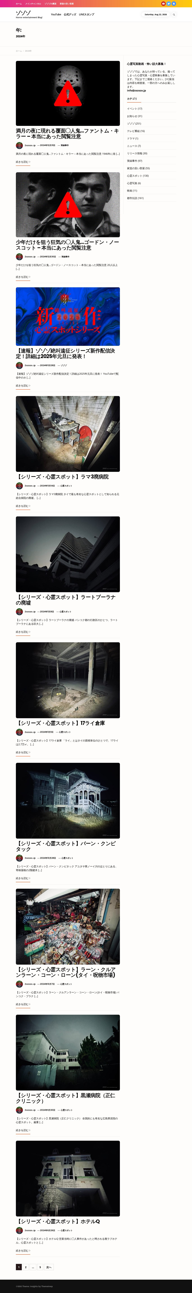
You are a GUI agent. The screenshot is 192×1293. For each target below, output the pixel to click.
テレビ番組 (133, 131)
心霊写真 (132, 183)
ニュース (132, 146)
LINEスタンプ (86, 14)
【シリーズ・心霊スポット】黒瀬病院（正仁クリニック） (65, 1098)
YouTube (56, 14)
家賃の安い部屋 (67, 3)
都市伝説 (132, 198)
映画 (129, 190)
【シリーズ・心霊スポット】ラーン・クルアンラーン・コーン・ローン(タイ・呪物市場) (66, 972)
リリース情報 (134, 153)
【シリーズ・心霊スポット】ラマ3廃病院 (62, 476)
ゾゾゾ (23, 13)
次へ (48, 1267)
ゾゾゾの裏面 (50, 3)
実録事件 (65, 145)
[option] (35, 1287)
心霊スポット (66, 485)
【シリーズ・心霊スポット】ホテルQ (58, 1221)
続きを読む (22, 161)
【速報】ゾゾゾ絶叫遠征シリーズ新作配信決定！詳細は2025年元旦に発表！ (65, 353)
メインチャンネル (33, 3)
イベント (132, 108)
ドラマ (131, 138)
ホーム (19, 3)
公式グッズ (70, 14)
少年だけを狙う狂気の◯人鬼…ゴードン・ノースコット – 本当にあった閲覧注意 (67, 245)
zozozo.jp (30, 145)
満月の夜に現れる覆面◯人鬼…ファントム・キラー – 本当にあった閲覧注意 (67, 133)
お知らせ (132, 116)
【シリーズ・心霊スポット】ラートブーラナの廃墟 (66, 599)
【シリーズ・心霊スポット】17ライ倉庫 (60, 723)
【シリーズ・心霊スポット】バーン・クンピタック (66, 846)
